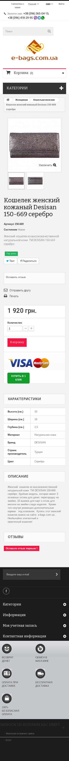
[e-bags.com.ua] (34, 49)
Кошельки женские (44, 100)
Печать (14, 296)
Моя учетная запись (20, 625)
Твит (12, 260)
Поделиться (29, 260)
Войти (61, 4)
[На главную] (8, 100)
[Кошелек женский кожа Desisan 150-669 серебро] (16, 180)
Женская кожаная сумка (20, 733)
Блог (8, 740)
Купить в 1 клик (18, 378)
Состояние (10, 229)
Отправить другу (20, 290)
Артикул (9, 224)
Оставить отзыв (16, 277)
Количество (14, 322)
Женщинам (21, 100)
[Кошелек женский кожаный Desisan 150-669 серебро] (35, 180)
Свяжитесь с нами (17, 6)
